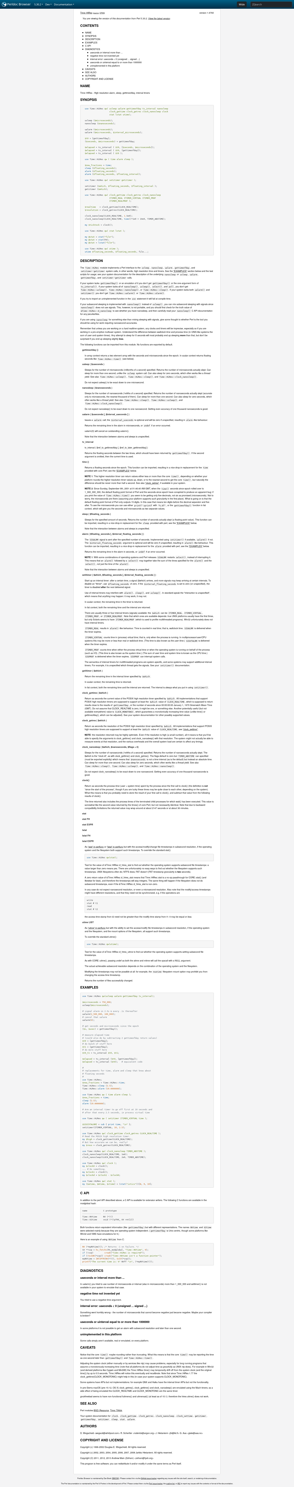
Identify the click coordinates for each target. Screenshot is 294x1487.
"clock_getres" (152, 482)
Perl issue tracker (155, 1483)
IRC (178, 1483)
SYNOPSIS (90, 35)
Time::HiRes (86, 12)
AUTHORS (90, 75)
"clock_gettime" (190, 729)
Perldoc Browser (18, 4)
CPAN (102, 13)
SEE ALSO (90, 72)
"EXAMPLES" (180, 271)
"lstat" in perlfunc (115, 846)
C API (88, 45)
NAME (88, 32)
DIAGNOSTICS (92, 49)
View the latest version (159, 18)
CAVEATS (90, 69)
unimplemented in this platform (105, 65)
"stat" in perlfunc (96, 846)
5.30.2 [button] (37, 4)
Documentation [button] (63, 4)
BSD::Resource (101, 1410)
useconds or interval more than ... (106, 52)
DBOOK (115, 1478)
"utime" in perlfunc (97, 927)
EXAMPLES (91, 42)
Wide (242, 4)
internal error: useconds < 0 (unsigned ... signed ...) (115, 59)
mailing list (170, 1483)
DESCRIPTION (92, 39)
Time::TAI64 (116, 1410)
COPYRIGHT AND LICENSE (99, 78)
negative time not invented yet (104, 55)
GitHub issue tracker (149, 1478)
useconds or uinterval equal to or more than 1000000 (116, 62)
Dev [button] (47, 4)
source (96, 13)
